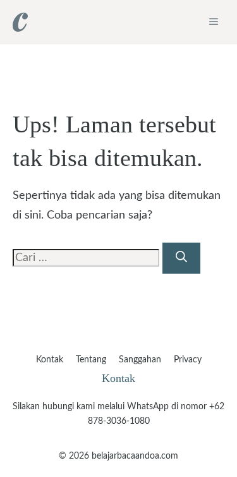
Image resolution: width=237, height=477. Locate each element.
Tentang (91, 359)
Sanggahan (140, 359)
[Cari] (181, 258)
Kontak (49, 359)
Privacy (188, 359)
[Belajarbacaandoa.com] (20, 22)
